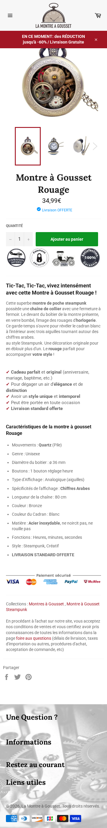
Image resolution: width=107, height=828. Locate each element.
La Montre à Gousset (40, 806)
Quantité (14, 226)
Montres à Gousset (46, 604)
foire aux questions (33, 638)
